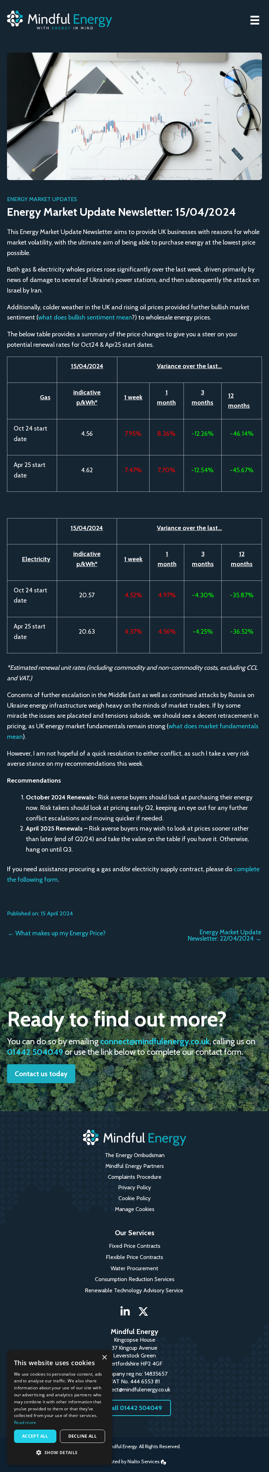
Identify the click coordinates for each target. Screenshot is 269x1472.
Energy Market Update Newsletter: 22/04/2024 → (224, 935)
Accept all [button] (35, 1436)
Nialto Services (144, 1461)
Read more (25, 1422)
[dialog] (59, 1407)
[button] (41, 1073)
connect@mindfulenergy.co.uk (154, 1041)
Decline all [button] (82, 1436)
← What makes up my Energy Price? (57, 933)
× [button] (104, 1357)
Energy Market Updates (42, 199)
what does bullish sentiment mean (85, 317)
